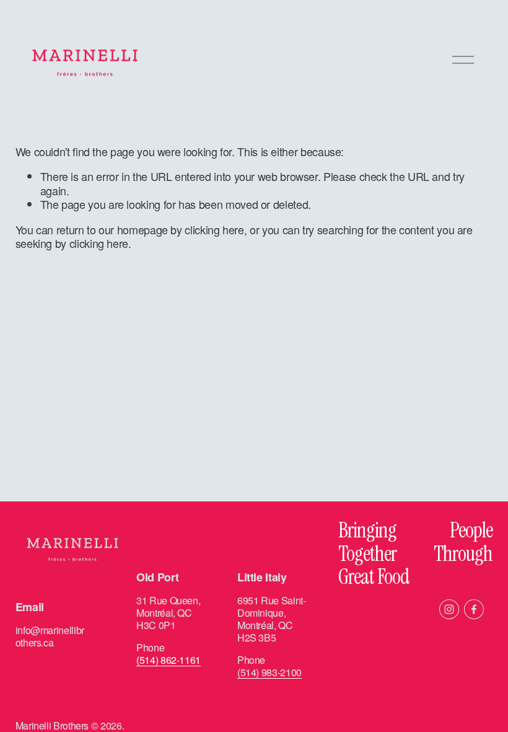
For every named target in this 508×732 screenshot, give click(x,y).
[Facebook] (474, 609)
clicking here (214, 229)
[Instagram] (449, 609)
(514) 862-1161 (168, 660)
